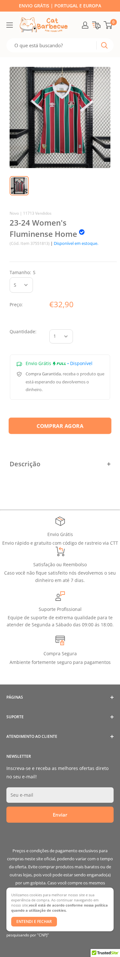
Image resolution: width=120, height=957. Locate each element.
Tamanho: (23, 272)
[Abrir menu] (9, 25)
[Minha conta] (85, 25)
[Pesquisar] (104, 45)
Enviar (60, 814)
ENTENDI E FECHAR (34, 921)
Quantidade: (23, 331)
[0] (108, 25)
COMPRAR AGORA (60, 426)
